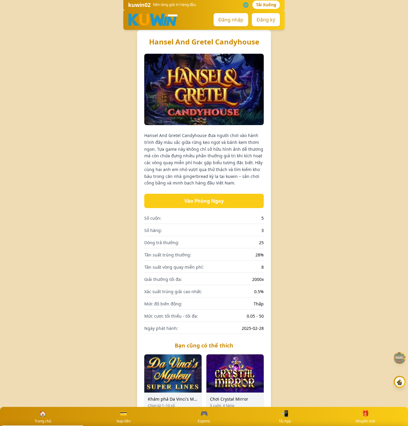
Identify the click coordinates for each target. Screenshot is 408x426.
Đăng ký (266, 19)
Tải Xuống (266, 4)
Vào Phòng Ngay (204, 201)
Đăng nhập (230, 19)
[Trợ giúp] (400, 358)
